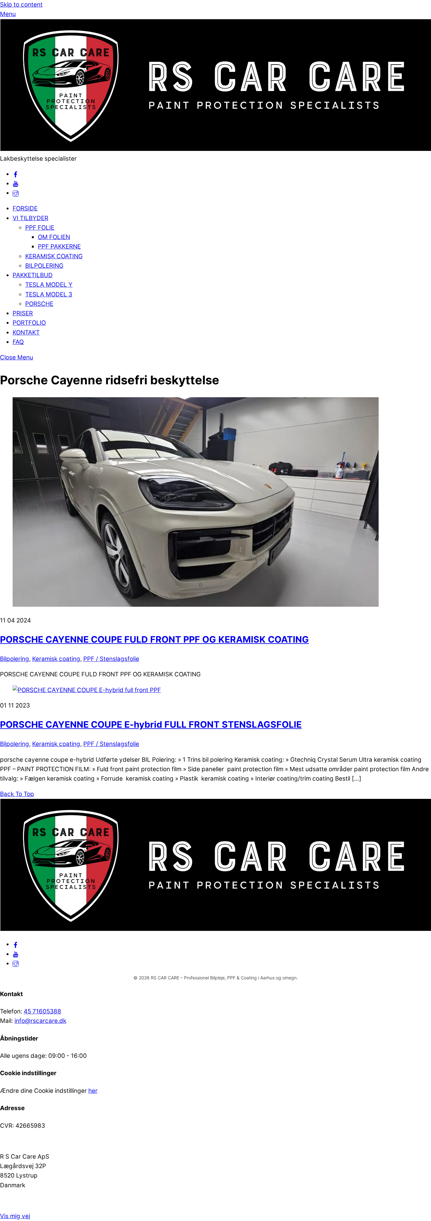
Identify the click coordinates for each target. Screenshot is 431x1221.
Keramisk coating (56, 658)
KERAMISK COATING (54, 256)
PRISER (23, 313)
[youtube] (16, 183)
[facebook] (16, 174)
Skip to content (21, 4)
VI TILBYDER (30, 218)
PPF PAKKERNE (59, 246)
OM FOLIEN (54, 237)
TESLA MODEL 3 (48, 294)
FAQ (18, 342)
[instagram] (16, 193)
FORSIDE (25, 208)
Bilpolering (14, 658)
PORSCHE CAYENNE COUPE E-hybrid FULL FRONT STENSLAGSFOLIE (151, 724)
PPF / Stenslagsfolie (111, 658)
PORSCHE (39, 303)
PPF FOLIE (39, 227)
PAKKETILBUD (33, 275)
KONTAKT (26, 332)
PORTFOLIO (29, 322)
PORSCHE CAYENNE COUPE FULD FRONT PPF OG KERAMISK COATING (154, 639)
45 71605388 (42, 1011)
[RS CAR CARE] (215, 148)
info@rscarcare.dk (40, 1020)
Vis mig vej (15, 1216)
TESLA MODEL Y (49, 284)
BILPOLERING (44, 265)
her (92, 1090)
